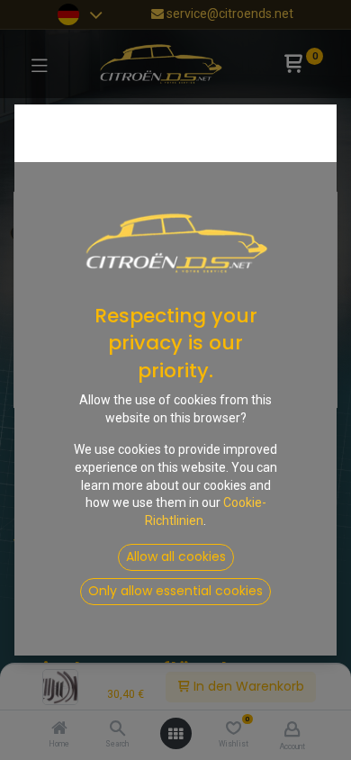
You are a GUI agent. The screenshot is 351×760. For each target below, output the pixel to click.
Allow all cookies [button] (176, 556)
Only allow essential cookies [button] (175, 591)
